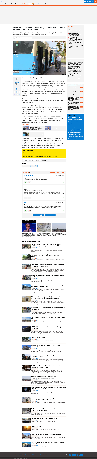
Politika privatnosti (43, 454)
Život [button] (46, 3)
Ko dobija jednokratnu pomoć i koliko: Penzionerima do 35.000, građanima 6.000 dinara (44, 234)
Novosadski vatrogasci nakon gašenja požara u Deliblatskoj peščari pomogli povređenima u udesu (48, 398)
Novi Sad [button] (13, 3)
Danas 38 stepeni (36, 426)
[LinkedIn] (77, 454)
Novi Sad (17, 82)
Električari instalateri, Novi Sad (74, 134)
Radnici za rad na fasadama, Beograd (75, 136)
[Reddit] (19, 92)
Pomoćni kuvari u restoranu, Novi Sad (74, 124)
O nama (15, 454)
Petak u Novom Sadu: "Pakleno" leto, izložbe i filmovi (46, 434)
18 (37, 288)
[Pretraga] (85, 1)
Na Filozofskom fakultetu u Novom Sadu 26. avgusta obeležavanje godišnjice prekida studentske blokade (46, 245)
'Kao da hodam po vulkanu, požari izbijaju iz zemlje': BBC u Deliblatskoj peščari (76, 46)
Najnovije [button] (7, 3)
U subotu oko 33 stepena (38, 337)
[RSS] (82, 454)
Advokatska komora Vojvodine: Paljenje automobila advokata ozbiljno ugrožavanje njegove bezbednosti (46, 297)
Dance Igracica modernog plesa (74, 132)
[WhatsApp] (17, 94)
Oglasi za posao (71, 115)
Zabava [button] (50, 3)
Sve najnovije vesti (78, 56)
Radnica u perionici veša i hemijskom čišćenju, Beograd (75, 130)
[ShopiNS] (95, 1)
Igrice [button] (31, 3)
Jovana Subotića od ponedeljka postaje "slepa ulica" (75, 50)
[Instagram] (70, 454)
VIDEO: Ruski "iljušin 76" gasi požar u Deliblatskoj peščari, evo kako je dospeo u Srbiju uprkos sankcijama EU (75, 75)
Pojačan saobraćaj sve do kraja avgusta (75, 43)
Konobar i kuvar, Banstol (73, 121)
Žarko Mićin (34, 165)
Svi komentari (38, 215)
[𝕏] (17, 92)
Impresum (30, 454)
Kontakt (25, 454)
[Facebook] (14, 92)
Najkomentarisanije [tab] (72, 84)
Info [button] (18, 3)
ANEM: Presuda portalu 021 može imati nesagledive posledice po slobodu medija (46, 366)
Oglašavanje (20, 454)
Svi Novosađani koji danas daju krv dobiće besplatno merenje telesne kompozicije (46, 409)
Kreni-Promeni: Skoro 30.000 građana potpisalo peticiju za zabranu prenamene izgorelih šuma (75, 30)
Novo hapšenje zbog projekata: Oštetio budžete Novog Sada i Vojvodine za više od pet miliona (48, 388)
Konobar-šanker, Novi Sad (73, 138)
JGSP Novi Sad (26, 165)
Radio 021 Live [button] (24, 3)
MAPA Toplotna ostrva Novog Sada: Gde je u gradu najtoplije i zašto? (59, 234)
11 (37, 247)
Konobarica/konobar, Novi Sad (74, 117)
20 (37, 390)
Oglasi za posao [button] (39, 3)
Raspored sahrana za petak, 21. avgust (74, 79)
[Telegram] (19, 94)
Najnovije (70, 26)
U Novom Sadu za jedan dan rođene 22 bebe (44, 418)
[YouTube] (80, 454)
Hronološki (53, 172)
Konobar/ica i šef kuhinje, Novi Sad (75, 119)
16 (37, 358)
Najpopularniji (61, 172)
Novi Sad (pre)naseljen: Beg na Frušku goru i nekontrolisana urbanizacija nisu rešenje (44, 377)
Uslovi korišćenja (35, 454)
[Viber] (14, 94)
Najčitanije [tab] (79, 84)
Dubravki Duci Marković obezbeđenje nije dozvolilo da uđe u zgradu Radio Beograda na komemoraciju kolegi (28, 235)
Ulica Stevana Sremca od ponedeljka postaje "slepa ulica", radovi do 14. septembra (75, 34)
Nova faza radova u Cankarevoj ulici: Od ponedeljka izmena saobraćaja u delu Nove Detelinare (76, 54)
